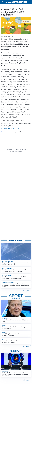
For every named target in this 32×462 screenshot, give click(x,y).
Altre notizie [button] (25, 291)
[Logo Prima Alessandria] (16, 2)
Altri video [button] (26, 380)
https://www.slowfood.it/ (10, 128)
